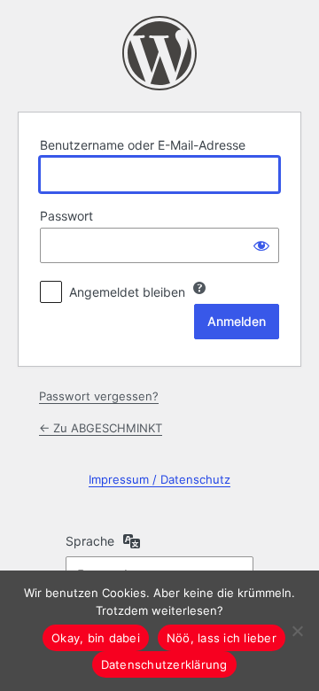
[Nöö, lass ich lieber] (297, 631)
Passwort (66, 215)
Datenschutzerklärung (164, 664)
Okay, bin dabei (95, 638)
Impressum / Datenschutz (159, 479)
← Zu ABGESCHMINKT (100, 428)
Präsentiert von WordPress (159, 53)
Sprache (90, 540)
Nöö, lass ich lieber (221, 638)
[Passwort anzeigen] (261, 245)
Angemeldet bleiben (127, 291)
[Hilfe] (199, 288)
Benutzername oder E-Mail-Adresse (142, 144)
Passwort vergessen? (99, 396)
